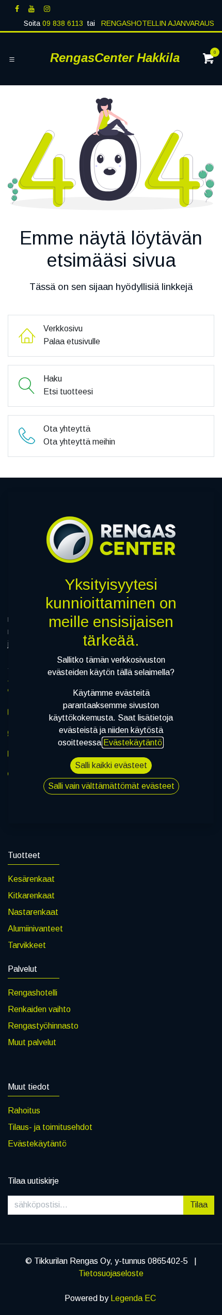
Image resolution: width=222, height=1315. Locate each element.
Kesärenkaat (31, 879)
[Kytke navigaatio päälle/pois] (12, 59)
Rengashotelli (32, 992)
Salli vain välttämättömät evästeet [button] (111, 786)
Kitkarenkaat (31, 895)
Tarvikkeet (27, 945)
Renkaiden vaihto (39, 1009)
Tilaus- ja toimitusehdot (50, 1127)
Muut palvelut (32, 1042)
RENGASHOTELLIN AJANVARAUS (156, 23)
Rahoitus (24, 1110)
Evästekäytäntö (37, 1143)
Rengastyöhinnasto (43, 1025)
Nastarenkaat (33, 912)
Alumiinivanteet (35, 928)
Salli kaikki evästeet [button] (111, 765)
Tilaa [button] (199, 1204)
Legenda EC (133, 1298)
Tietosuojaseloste (111, 1273)
